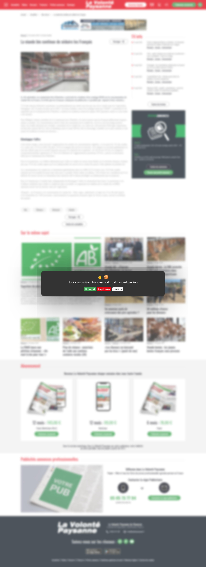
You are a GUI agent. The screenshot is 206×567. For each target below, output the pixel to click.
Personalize (118, 289)
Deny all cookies (104, 289)
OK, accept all (90, 289)
